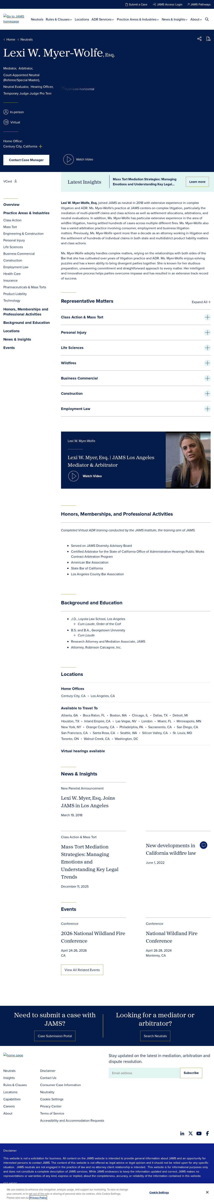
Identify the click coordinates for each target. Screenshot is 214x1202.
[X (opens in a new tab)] (191, 1133)
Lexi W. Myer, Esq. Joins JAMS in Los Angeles (88, 801)
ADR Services (102, 19)
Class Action (12, 220)
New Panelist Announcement (82, 788)
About (195, 19)
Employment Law (15, 267)
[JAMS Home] (17, 19)
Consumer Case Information (60, 1085)
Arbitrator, (26, 68)
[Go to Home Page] (19, 1056)
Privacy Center (50, 1106)
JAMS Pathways (200, 4)
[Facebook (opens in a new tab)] (207, 1133)
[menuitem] (37, 19)
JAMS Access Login (169, 4)
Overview (11, 204)
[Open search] (207, 19)
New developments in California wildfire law (171, 849)
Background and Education (26, 322)
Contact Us (48, 1077)
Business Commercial (19, 253)
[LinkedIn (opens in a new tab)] (182, 1133)
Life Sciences (13, 247)
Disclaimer (47, 1070)
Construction (12, 260)
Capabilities (11, 1099)
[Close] (207, 1192)
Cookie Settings (51, 1099)
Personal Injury (14, 240)
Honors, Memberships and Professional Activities (25, 312)
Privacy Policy (38, 1198)
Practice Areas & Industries (137, 19)
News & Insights (174, 19)
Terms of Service (52, 1113)
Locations (82, 19)
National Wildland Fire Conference (171, 936)
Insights (9, 1077)
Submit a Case (138, 4)
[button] (199, 39)
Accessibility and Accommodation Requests (72, 1120)
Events (9, 347)
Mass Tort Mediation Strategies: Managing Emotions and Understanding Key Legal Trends (89, 861)
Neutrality (47, 1092)
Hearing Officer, (42, 86)
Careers (9, 1106)
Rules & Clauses (58, 19)
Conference (69, 923)
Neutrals (37, 19)
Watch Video (92, 476)
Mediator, (10, 68)
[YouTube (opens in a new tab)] (198, 1133)
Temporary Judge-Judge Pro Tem (27, 93)
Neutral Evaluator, (16, 86)
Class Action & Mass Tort (79, 837)
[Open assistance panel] (203, 845)
